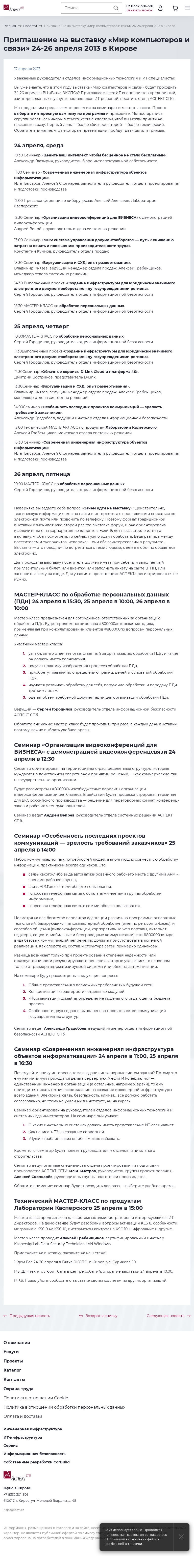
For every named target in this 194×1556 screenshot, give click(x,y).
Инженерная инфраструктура (33, 1429)
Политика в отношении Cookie (36, 1397)
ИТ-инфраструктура (23, 1437)
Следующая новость (165, 1316)
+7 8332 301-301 (139, 6)
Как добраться (14, 1510)
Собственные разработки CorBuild (37, 1462)
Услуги (11, 1351)
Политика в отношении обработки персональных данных (64, 1407)
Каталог (12, 1370)
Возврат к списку (101, 1316)
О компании (17, 1342)
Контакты (14, 1379)
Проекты (13, 1360)
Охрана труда (19, 1388)
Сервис (11, 1445)
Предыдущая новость (30, 1316)
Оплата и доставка (23, 1416)
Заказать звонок (140, 10)
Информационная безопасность (34, 1454)
